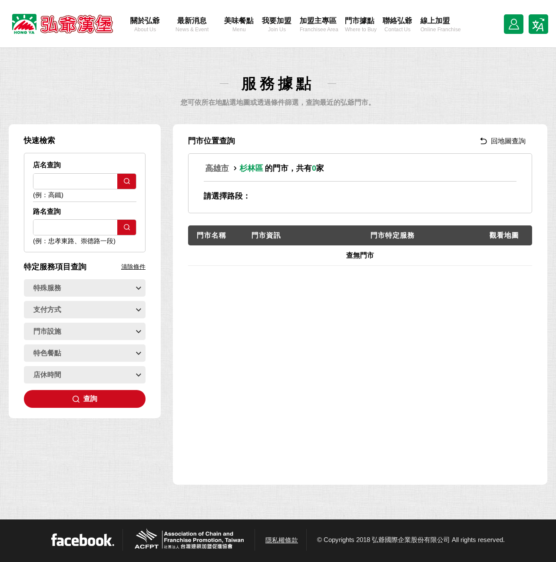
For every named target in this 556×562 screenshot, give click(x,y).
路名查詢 (47, 211)
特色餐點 (47, 353)
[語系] (538, 24)
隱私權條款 (281, 540)
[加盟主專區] (513, 24)
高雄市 (217, 168)
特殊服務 (47, 287)
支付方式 (47, 309)
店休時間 (47, 374)
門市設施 (47, 331)
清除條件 (133, 267)
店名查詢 (47, 165)
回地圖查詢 (508, 141)
